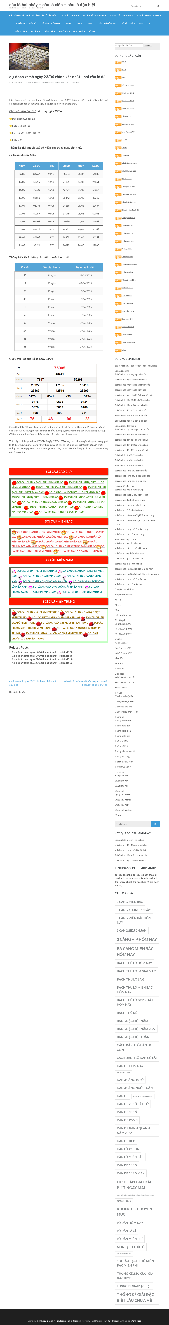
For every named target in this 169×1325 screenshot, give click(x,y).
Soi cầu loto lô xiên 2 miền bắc (129, 455)
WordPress (136, 1321)
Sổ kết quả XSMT (128, 109)
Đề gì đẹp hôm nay (51, 23)
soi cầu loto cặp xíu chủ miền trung (131, 494)
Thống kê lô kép (127, 241)
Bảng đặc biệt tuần (133, 1037)
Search (148, 46)
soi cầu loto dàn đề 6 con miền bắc (131, 439)
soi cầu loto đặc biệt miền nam (129, 553)
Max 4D (124, 148)
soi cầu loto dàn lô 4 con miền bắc (131, 410)
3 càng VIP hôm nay (137, 939)
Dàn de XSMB (127, 1120)
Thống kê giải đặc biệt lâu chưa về (135, 1297)
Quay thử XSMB (127, 319)
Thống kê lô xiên (128, 233)
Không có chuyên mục (134, 1211)
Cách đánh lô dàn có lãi (137, 1058)
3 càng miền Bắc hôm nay (134, 920)
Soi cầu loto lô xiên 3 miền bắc (129, 460)
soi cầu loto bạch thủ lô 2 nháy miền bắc (134, 395)
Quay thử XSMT (128, 335)
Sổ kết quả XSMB (128, 93)
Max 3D (124, 140)
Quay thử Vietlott (128, 342)
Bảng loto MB (121, 775)
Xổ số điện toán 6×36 (125, 677)
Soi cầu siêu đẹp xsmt (120, 15)
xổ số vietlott (126, 116)
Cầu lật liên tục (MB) (129, 194)
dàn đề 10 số (127, 1165)
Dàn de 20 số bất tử (133, 1104)
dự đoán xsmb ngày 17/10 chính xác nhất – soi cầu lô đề (43, 655)
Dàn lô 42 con (128, 1149)
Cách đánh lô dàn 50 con (134, 1047)
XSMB (68, 23)
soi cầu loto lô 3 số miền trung (129, 510)
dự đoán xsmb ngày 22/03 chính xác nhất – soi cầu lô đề (43, 662)
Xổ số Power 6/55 (123, 653)
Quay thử (78, 31)
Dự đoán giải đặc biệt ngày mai (135, 1185)
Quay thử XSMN (128, 327)
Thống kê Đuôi (127, 257)
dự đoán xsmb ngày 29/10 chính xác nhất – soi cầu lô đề (43, 659)
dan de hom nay (130, 1066)
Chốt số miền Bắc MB (22, 111)
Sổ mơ (92, 31)
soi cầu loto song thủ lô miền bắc (130, 481)
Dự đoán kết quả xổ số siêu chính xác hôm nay (135, 1195)
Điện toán (20, 31)
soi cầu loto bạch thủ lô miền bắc (130, 389)
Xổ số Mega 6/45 (123, 648)
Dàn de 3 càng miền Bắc (142, 1096)
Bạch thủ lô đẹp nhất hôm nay (135, 1002)
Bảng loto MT (121, 785)
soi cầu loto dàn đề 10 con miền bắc (132, 450)
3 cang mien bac (130, 902)
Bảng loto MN (122, 780)
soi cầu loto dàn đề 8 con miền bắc (131, 444)
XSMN (79, 23)
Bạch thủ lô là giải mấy (136, 971)
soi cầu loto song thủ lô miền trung (131, 529)
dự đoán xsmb (124, 1201)
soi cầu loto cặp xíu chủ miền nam (131, 548)
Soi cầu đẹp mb (69, 15)
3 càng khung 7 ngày (134, 910)
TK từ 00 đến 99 (127, 288)
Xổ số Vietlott (121, 642)
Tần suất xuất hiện (128, 280)
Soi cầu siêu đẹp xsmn (148, 15)
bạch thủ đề (127, 1013)
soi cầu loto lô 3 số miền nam (128, 563)
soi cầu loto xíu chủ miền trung (129, 534)
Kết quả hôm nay (107, 23)
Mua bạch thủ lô (131, 1247)
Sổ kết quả (127, 23)
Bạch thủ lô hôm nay (134, 963)
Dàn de (122, 1096)
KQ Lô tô (63, 31)
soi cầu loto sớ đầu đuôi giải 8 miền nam (134, 568)
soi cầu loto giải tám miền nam (129, 558)
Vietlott (143, 23)
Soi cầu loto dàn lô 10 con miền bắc (132, 405)
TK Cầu (34, 31)
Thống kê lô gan (127, 225)
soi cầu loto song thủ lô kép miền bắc (132, 475)
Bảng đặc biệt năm (132, 1021)
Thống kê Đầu (127, 249)
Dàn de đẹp (126, 1141)
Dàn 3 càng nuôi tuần (135, 1088)
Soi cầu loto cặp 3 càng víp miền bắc (132, 429)
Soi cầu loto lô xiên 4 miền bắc (129, 465)
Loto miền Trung (128, 311)
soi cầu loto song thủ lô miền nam (131, 579)
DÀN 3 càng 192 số (123, 1073)
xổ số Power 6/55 (128, 132)
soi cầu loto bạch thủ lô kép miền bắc (132, 384)
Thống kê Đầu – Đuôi (129, 264)
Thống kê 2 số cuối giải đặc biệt (135, 1276)
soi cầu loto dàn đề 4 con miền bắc (131, 434)
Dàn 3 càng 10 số (130, 1080)
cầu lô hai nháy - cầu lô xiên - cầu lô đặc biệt (46, 82)
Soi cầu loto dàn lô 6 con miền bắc (131, 415)
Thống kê (48, 31)
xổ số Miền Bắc (46, 147)
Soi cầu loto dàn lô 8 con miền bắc (131, 420)
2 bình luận (75, 82)
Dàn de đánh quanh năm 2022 (133, 1130)
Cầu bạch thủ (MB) (128, 187)
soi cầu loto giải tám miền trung (130, 505)
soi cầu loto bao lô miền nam (128, 543)
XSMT (90, 23)
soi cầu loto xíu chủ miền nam (129, 584)
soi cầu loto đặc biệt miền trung (130, 500)
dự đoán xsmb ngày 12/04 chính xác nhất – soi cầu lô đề (43, 652)
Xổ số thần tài (127, 179)
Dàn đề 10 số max (131, 1173)
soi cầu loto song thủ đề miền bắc (131, 470)
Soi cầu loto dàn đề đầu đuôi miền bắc (133, 400)
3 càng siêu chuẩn (132, 930)
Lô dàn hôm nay (130, 1223)
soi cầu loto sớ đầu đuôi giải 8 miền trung (134, 515)
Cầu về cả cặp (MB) (128, 202)
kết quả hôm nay (128, 85)
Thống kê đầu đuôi (128, 218)
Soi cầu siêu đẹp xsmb (93, 15)
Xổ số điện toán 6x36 (129, 163)
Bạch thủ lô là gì (131, 979)
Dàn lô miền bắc (130, 1157)
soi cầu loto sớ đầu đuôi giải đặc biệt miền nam (137, 574)
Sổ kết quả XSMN (128, 101)
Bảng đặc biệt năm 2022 (136, 1029)
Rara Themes (113, 1321)
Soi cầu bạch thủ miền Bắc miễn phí (135, 1263)
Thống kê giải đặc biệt (134, 1286)
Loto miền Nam (127, 303)
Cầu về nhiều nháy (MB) (130, 210)
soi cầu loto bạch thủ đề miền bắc (131, 379)
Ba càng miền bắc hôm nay (135, 951)
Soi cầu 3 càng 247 (124, 1254)
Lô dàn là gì (126, 1231)
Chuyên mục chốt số (25, 23)
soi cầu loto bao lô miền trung (129, 489)
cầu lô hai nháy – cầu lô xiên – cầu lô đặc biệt (52, 4)
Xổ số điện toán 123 (129, 171)
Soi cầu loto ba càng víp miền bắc (130, 374)
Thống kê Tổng (127, 272)
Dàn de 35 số (127, 1112)
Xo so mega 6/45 (128, 124)
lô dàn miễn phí (130, 1239)
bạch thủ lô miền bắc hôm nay (134, 990)
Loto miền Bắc (127, 296)
